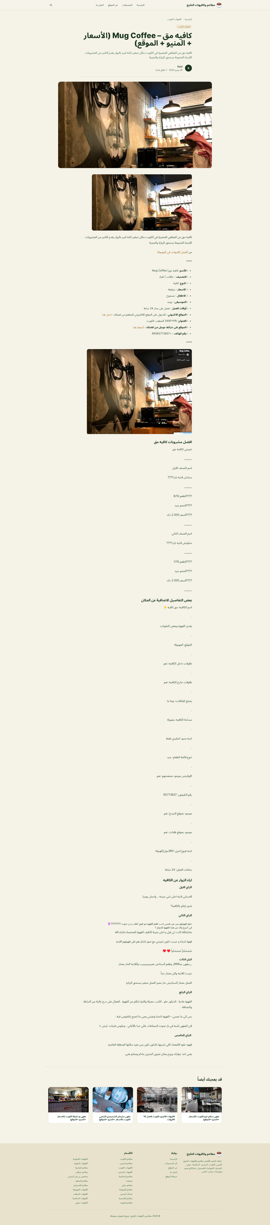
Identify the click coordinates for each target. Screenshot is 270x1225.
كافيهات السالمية (80, 1198)
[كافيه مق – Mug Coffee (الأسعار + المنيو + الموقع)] (135, 202)
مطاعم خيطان (82, 1172)
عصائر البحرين (126, 1194)
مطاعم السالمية (125, 1176)
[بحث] (51, 5)
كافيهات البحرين (125, 1172)
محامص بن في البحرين (78, 1176)
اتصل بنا (100, 4)
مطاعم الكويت (126, 1159)
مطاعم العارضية (125, 1198)
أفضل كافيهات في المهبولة (172, 252)
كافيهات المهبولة (80, 1189)
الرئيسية (141, 4)
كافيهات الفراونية (80, 1159)
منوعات (129, 1180)
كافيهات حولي (81, 1202)
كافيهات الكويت (174, 19)
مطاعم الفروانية (125, 1189)
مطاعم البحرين (126, 1163)
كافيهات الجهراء (81, 1163)
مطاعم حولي (127, 1185)
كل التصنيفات (171, 1163)
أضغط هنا (138, 327)
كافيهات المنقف (80, 1194)
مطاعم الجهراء (126, 1202)
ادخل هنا (107, 314)
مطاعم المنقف (81, 1180)
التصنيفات (127, 4)
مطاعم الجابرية (81, 1167)
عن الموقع (113, 4)
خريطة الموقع (171, 1176)
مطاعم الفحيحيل (80, 1185)
